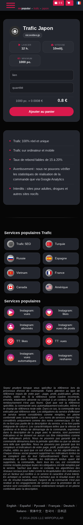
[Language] (79, 2)
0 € (60, 2)
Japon (45, 8)
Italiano (21, 511)
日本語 (61, 511)
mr (24, 8)
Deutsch (69, 505)
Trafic (36, 8)
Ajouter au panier (41, 111)
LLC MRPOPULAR (50, 518)
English (11, 505)
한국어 (49, 511)
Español (25, 505)
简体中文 (36, 511)
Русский (39, 505)
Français (54, 505)
